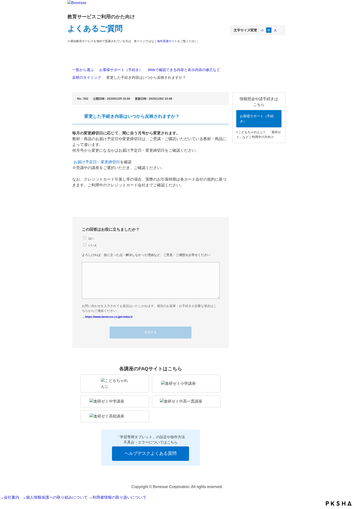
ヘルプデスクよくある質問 (151, 453)
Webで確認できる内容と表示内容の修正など (184, 70)
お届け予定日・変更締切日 (97, 162)
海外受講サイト (167, 41)
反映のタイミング (86, 77)
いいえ (92, 245)
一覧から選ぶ (83, 70)
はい (91, 238)
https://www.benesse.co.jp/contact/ (108, 316)
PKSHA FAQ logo (339, 503)
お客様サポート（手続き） (121, 70)
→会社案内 (10, 497)
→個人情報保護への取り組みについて (55, 497)
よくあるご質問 (95, 28)
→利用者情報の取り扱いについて (117, 497)
